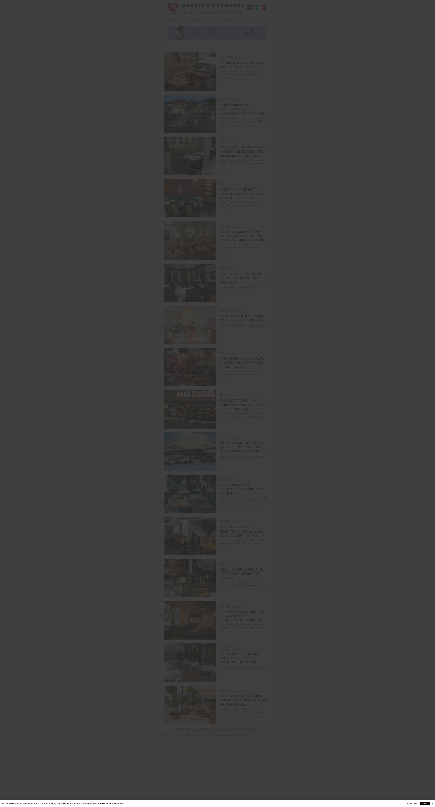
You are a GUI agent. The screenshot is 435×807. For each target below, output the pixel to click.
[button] (248, 366)
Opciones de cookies (409, 803)
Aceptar (425, 803)
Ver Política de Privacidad (115, 803)
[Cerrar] (432, 803)
